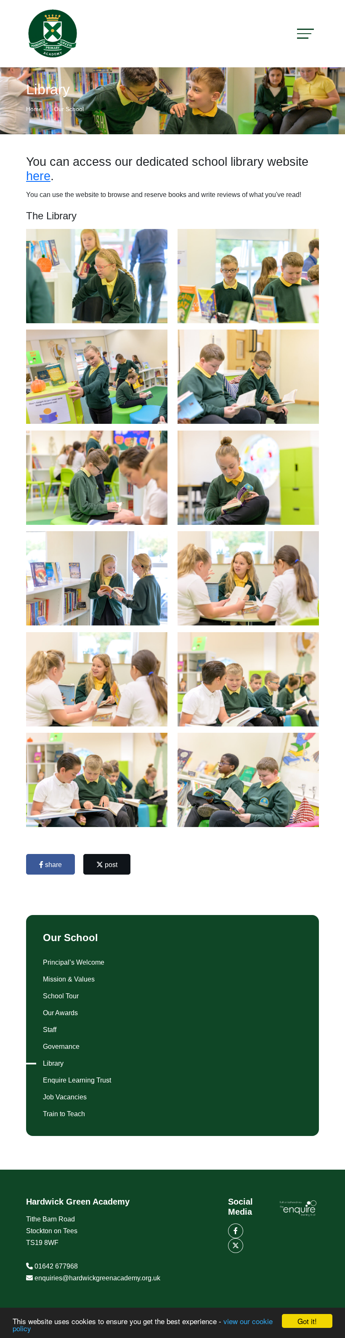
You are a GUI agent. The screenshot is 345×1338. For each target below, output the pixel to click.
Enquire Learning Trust (77, 1080)
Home (34, 109)
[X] (235, 1245)
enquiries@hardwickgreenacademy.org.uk (97, 1278)
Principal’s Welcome (73, 962)
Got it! (307, 1321)
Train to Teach (64, 1113)
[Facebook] (235, 1231)
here (38, 176)
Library (53, 1063)
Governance (61, 1046)
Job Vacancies (65, 1097)
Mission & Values (69, 979)
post (110, 864)
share (52, 864)
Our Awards (60, 1012)
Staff (49, 1029)
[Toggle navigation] (305, 33)
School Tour (61, 996)
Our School (69, 109)
